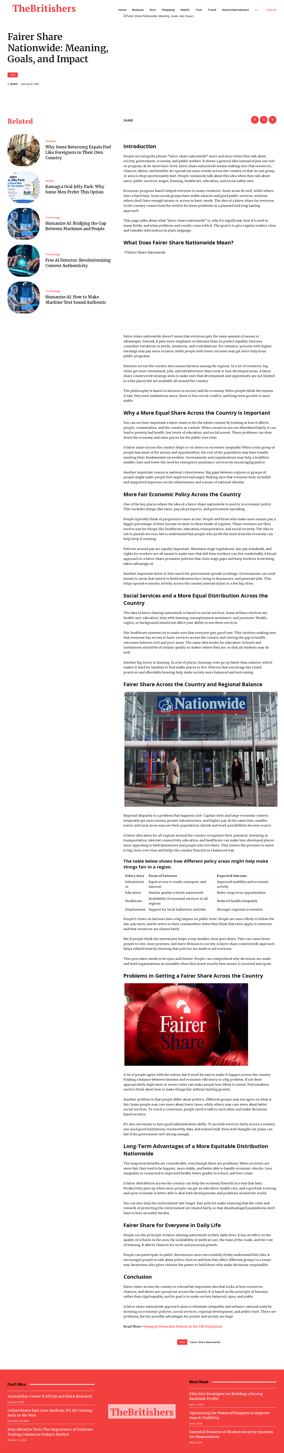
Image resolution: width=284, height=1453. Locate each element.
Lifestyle (50, 141)
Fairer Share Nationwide (205, 1342)
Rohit (14, 84)
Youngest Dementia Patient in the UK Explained (182, 1326)
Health (49, 181)
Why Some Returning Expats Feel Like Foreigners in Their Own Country (78, 152)
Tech (12, 75)
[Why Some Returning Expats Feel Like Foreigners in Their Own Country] (24, 150)
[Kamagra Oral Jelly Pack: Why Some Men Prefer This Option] (24, 187)
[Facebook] (255, 120)
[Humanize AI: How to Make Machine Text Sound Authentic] (24, 298)
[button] (271, 10)
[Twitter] (264, 120)
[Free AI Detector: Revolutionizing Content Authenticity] (24, 261)
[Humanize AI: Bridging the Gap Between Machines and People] (24, 224)
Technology (52, 217)
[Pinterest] (272, 120)
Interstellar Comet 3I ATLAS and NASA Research (50, 1396)
